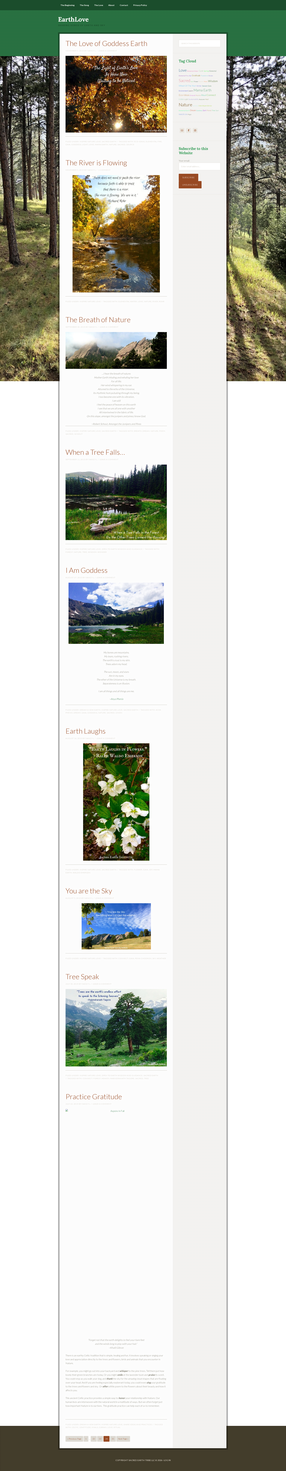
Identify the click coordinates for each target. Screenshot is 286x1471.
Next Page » (123, 1438)
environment (183, 91)
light (85, 144)
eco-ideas (139, 141)
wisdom (92, 552)
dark (204, 110)
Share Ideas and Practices (137, 1424)
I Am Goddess (87, 570)
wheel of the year (187, 85)
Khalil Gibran (99, 1427)
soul (192, 81)
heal (207, 99)
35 (113, 1438)
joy (151, 870)
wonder (102, 552)
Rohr (161, 301)
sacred (121, 144)
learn (191, 91)
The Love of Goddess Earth (106, 43)
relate (211, 76)
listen (181, 99)
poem (162, 431)
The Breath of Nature (98, 319)
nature (113, 144)
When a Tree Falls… (95, 452)
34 (106, 1438)
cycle (201, 71)
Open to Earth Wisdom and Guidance (122, 549)
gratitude (85, 1427)
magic (190, 114)
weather (161, 958)
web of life (183, 114)
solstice (195, 106)
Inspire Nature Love (90, 141)
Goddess (76, 144)
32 (94, 1438)
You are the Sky (89, 890)
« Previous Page (74, 1438)
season (204, 86)
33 (100, 1438)
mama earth (101, 144)
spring (206, 71)
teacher (201, 81)
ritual (117, 1427)
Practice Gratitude (94, 1096)
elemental (212, 71)
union (119, 713)
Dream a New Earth (90, 710)
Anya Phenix (117, 698)
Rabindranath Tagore (122, 1078)
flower (138, 870)
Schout (78, 434)
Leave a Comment (107, 51)
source (130, 144)
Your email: (184, 160)
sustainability (194, 99)
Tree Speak (82, 976)
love (91, 144)
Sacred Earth (109, 141)
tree (84, 552)
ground (192, 95)
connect (123, 958)
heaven (105, 1078)
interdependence (205, 106)
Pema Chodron (143, 958)
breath (138, 431)
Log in (167, 1460)
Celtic (75, 1427)
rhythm (198, 95)
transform (204, 76)
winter (199, 86)
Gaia (68, 144)
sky (154, 958)
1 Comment (104, 170)
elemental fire (154, 141)
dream (146, 431)
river (155, 301)
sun (217, 110)
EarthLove (73, 19)
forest (69, 552)
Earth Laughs (86, 731)
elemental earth (184, 110)
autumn (202, 99)
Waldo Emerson (81, 873)
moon (206, 81)
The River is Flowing (96, 162)
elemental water (127, 301)
